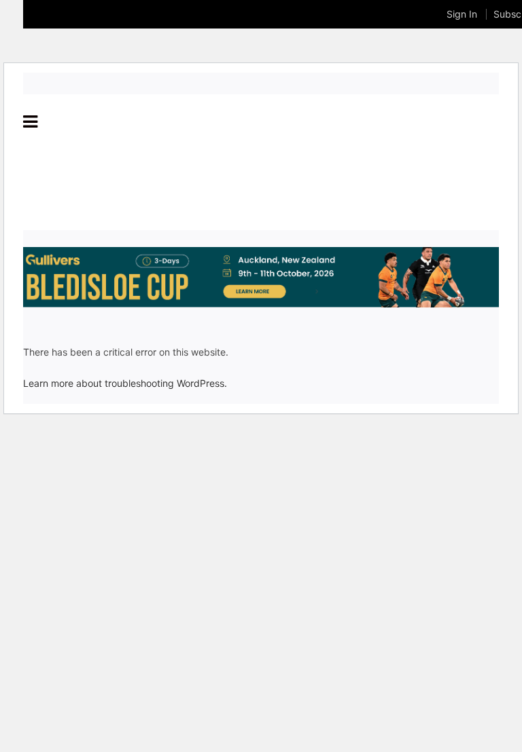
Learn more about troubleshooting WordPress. (125, 383)
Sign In (462, 14)
